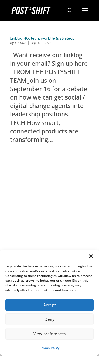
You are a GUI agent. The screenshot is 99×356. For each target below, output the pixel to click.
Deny (49, 319)
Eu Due (20, 42)
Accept (49, 304)
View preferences (49, 333)
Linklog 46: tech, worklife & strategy (42, 38)
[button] (91, 256)
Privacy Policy (49, 347)
